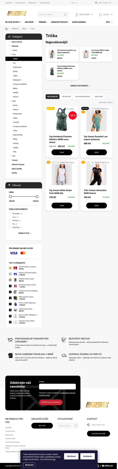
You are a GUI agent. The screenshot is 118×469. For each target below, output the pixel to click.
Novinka (16, 221)
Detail (62, 152)
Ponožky (16, 122)
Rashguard (17, 80)
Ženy (14, 54)
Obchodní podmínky (12, 442)
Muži (14, 101)
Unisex (14, 50)
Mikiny (15, 88)
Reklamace (32, 3)
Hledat (65, 14)
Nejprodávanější (82, 96)
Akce (15, 217)
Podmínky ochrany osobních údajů (15, 447)
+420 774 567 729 (98, 425)
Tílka (14, 152)
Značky (14, 173)
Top (14, 63)
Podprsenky (17, 67)
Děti (13, 156)
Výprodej (16, 227)
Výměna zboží (45, 3)
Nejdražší (66, 96)
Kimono (15, 97)
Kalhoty (15, 109)
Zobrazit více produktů (79, 85)
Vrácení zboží (20, 3)
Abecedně (99, 96)
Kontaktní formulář (98, 434)
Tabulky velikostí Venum (13, 452)
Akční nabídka (17, 169)
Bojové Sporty (17, 42)
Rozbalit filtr (23, 233)
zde (53, 459)
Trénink (14, 160)
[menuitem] (13, 22)
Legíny (15, 76)
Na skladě (17, 214)
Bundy (15, 105)
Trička (15, 59)
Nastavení (29, 465)
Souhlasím (87, 456)
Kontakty (8, 3)
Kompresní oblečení (20, 84)
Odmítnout (71, 456)
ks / (42, 425)
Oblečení (15, 46)
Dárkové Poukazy (18, 164)
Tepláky (15, 92)
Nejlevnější (52, 96)
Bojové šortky (18, 135)
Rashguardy (17, 114)
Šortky (15, 71)
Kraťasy (16, 143)
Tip (14, 224)
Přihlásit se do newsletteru (50, 402)
